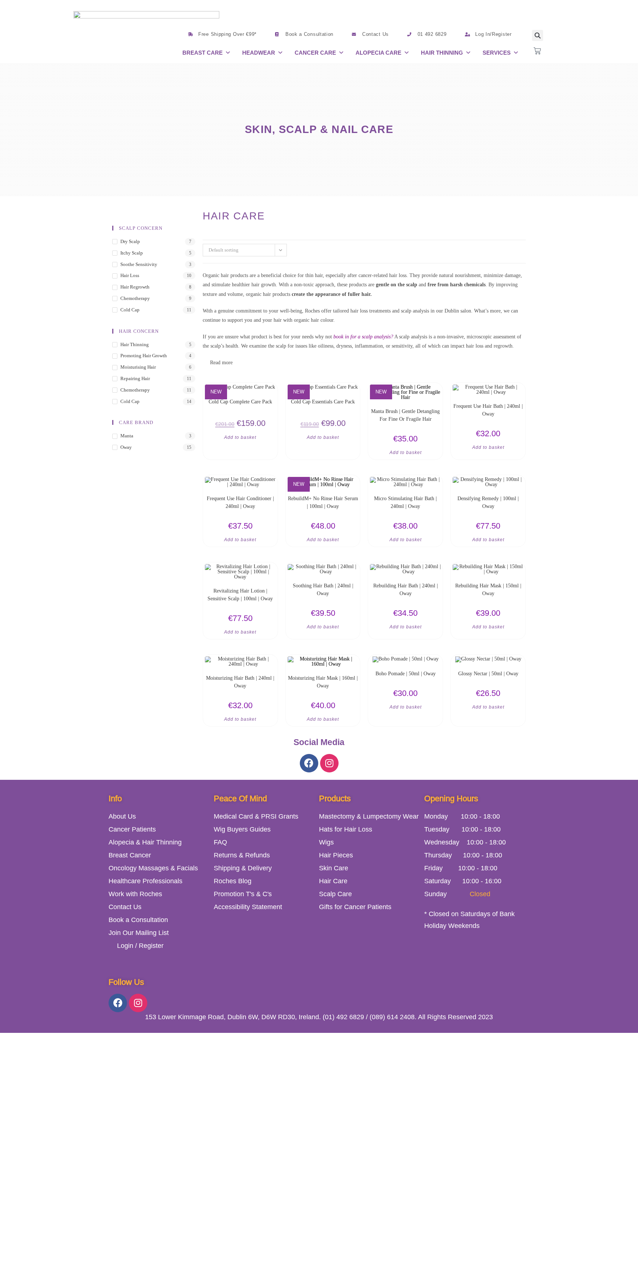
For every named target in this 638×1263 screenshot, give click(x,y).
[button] (207, 52)
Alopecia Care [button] (378, 53)
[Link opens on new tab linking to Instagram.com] (329, 763)
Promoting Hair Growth (143, 355)
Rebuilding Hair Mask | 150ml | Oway (488, 589)
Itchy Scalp (131, 253)
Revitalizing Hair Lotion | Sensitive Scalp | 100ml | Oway (240, 594)
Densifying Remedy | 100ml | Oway (488, 502)
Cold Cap (130, 310)
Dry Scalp (130, 241)
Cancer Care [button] (315, 53)
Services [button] (497, 53)
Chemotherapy (135, 298)
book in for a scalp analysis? (363, 336)
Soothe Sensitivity (138, 264)
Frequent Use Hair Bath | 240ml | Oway (488, 410)
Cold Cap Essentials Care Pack (323, 401)
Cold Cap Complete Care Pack (240, 401)
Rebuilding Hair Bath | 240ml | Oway (405, 589)
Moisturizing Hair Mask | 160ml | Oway (323, 682)
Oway (126, 447)
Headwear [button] (258, 53)
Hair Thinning (134, 344)
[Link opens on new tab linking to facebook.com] (309, 763)
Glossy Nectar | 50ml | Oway (488, 673)
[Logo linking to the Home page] (146, 35)
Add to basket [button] (240, 437)
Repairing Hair (135, 378)
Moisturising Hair (138, 367)
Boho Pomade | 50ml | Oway (405, 673)
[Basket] (537, 51)
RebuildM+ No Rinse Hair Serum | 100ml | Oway (323, 502)
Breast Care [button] (202, 53)
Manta (126, 435)
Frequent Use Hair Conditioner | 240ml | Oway (240, 502)
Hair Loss (129, 275)
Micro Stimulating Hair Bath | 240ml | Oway (405, 502)
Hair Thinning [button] (442, 53)
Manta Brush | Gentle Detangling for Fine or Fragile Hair (405, 415)
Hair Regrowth (135, 287)
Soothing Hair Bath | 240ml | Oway (323, 589)
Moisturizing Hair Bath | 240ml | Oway (240, 682)
